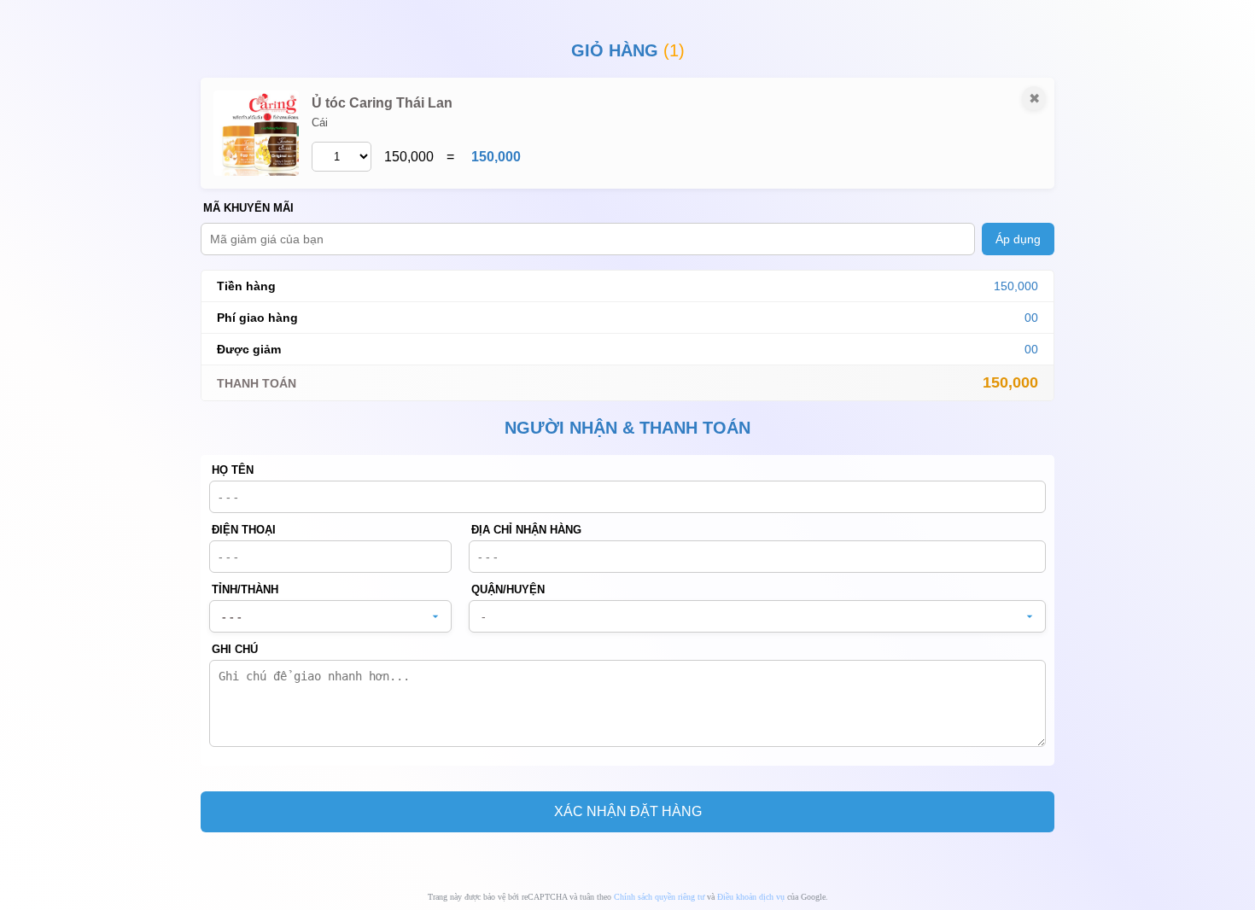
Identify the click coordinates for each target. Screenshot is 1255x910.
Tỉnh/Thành (245, 589)
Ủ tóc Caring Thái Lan (382, 103)
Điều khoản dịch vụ (751, 896)
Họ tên (233, 470)
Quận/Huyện (508, 589)
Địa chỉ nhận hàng (526, 529)
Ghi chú (235, 649)
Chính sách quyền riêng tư (659, 896)
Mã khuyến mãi (248, 207)
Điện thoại (244, 529)
